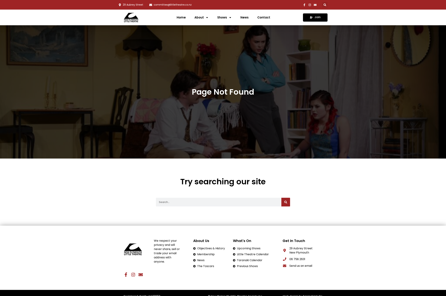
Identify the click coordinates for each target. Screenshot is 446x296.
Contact (263, 17)
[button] (325, 4)
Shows (222, 17)
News (244, 17)
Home (181, 17)
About (199, 17)
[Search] (285, 202)
